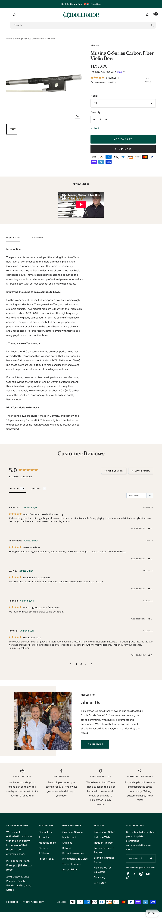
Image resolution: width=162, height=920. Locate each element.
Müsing (94, 45)
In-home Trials (102, 837)
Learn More (95, 744)
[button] (150, 528)
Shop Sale (96, 4)
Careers (43, 848)
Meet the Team (47, 842)
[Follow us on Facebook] (126, 874)
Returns (66, 848)
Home (9, 38)
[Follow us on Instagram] (139, 874)
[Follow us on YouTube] (146, 874)
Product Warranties (73, 853)
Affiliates (44, 853)
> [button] (92, 663)
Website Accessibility (33, 901)
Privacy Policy (46, 858)
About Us (44, 837)
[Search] (14, 14)
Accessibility (69, 869)
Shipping (67, 842)
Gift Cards (100, 882)
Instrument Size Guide (75, 858)
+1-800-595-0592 (19, 860)
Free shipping (55, 782)
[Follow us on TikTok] (126, 877)
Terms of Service (71, 864)
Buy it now (123, 149)
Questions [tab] (36, 488)
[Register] (151, 858)
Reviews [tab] (14, 488)
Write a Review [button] (142, 470)
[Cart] (154, 14)
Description (13, 238)
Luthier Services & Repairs (104, 850)
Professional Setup (104, 832)
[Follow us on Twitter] (133, 874)
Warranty (38, 238)
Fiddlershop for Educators (102, 870)
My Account (69, 837)
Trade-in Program (103, 842)
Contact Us (45, 832)
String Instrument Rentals (104, 860)
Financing (99, 877)
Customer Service (72, 832)
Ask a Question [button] (115, 470)
